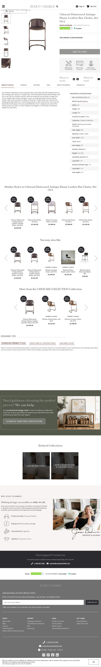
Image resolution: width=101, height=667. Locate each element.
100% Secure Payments (79, 68)
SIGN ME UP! (92, 602)
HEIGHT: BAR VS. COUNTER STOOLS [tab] (43, 343)
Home (2, 10)
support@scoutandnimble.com (60, 563)
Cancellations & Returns (36, 623)
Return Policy (57, 626)
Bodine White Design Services (13, 631)
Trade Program (7, 628)
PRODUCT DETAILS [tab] (7, 85)
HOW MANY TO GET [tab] (67, 343)
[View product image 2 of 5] (6, 29)
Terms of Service (58, 621)
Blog (4, 623)
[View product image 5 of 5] (6, 63)
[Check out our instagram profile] (43, 655)
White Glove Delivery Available (91, 68)
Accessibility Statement (60, 628)
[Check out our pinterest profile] (48, 655)
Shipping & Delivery (34, 621)
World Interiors (66, 25)
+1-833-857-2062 (39, 563)
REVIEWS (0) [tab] (80, 85)
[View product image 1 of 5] (6, 18)
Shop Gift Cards (82, 623)
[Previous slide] (6, 208)
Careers (5, 626)
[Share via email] (99, 79)
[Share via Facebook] (78, 79)
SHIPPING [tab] (24, 85)
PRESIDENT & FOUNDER (91, 535)
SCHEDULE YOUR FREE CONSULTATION (24, 421)
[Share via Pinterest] (74, 79)
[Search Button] (57, 6)
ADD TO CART (80, 51)
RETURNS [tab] (37, 85)
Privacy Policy (57, 623)
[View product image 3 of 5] (6, 40)
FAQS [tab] (48, 85)
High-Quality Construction (68, 68)
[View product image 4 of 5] (6, 52)
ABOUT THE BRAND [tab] (63, 85)
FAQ (28, 626)
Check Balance (82, 621)
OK (94, 662)
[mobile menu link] (3, 7)
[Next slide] (95, 208)
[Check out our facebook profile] (52, 655)
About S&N (6, 621)
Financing (30, 628)
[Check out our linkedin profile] (57, 655)
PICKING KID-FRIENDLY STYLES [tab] (13, 343)
